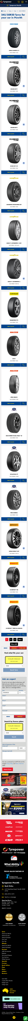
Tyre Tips (4, 941)
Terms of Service (20, 763)
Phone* (4, 700)
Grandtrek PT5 (14, 320)
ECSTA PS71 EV (14, 166)
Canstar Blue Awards (7, 980)
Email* (4, 705)
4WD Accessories (6, 951)
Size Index (4, 979)
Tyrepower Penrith (15, 5)
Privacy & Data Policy (10, 1012)
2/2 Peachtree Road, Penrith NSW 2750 (15, 890)
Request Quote (7, 769)
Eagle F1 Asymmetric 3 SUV (14, 243)
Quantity (21, 690)
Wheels (4, 943)
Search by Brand (6, 937)
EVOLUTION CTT (14, 474)
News (3, 969)
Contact (4, 963)
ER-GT (14, 358)
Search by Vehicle (6, 933)
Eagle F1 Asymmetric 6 (14, 281)
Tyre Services (5, 957)
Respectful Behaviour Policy (7, 1013)
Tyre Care (4, 939)
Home (4, 11)
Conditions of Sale (20, 1012)
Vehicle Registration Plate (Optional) (8, 745)
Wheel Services (6, 959)
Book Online (6, 965)
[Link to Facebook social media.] (14, 1017)
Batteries (4, 953)
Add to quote (10, 56)
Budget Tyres (5, 982)
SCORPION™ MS (14, 590)
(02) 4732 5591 (10, 894)
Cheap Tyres (5, 984)
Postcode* (5, 711)
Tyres (3, 931)
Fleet (3, 967)
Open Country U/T (14, 50)
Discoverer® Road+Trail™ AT (14, 435)
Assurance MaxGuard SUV (14, 204)
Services (4, 949)
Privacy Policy (9, 763)
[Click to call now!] (18, 2)
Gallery (4, 971)
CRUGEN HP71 (14, 89)
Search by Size (6, 935)
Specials (4, 961)
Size (3, 690)
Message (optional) (7, 751)
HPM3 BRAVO (14, 397)
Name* (4, 695)
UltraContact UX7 (14, 551)
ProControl (14, 512)
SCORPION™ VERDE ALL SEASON (14, 628)
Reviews (4, 973)
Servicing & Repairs (7, 955)
